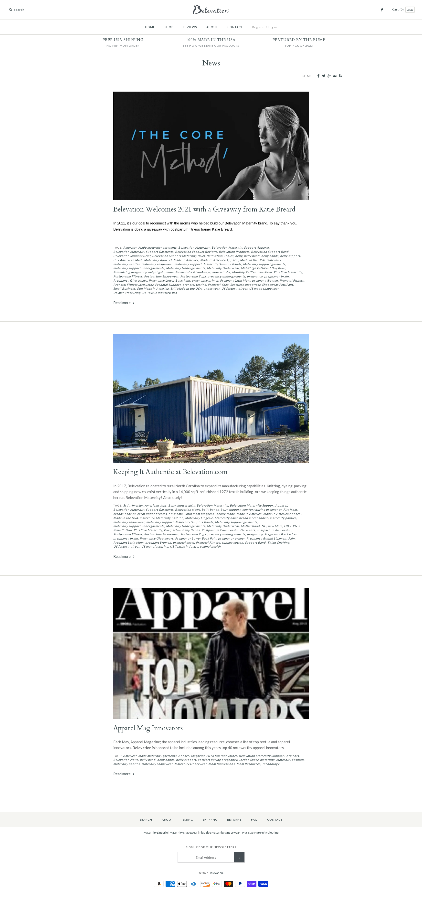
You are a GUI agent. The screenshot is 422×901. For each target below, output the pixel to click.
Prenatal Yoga (218, 284)
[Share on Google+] (329, 76)
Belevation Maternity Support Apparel (240, 247)
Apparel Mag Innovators (148, 728)
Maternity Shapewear (184, 832)
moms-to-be (221, 272)
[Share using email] (334, 76)
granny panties (124, 514)
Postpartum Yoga (193, 276)
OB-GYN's (292, 526)
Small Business (124, 288)
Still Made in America (153, 288)
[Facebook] (382, 10)
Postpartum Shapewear (161, 276)
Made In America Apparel (219, 260)
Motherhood (250, 526)
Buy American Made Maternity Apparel (142, 260)
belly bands (269, 256)
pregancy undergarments (226, 276)
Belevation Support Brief (131, 256)
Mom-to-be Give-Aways (193, 272)
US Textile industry (156, 293)
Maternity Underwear (223, 268)
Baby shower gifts (181, 505)
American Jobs (156, 505)
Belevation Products (234, 252)
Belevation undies (220, 256)
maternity (273, 260)
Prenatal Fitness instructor (133, 284)
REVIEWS (190, 27)
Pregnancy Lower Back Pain (169, 280)
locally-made (225, 514)
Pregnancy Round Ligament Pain (270, 538)
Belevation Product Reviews (196, 252)
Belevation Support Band (270, 252)
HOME (150, 27)
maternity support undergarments (138, 268)
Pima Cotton (122, 530)
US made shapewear (264, 288)
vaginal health (210, 546)
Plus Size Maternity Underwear (220, 832)
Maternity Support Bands (222, 264)
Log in (272, 27)
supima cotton (232, 542)
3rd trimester (133, 505)
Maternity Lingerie (199, 518)
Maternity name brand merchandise (241, 518)
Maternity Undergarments (185, 268)
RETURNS (234, 819)
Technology (270, 764)
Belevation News (187, 509)
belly (238, 256)
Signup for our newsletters (211, 847)
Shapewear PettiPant (277, 284)
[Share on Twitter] (323, 76)
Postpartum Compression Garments (228, 530)
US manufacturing (126, 293)
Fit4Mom (290, 509)
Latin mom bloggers (199, 514)
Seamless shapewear (245, 284)
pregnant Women (265, 280)
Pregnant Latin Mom (235, 280)
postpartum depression (274, 530)
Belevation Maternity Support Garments (143, 252)
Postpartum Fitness (127, 276)
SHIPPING (210, 819)
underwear (211, 288)
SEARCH (146, 819)
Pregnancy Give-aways (130, 280)
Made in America (186, 260)
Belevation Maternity (194, 247)
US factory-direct (234, 288)
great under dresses (152, 514)
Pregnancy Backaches (280, 534)
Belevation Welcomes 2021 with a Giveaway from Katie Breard (204, 209)
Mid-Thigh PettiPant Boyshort (263, 268)
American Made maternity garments (150, 247)
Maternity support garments (264, 264)
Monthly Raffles (244, 272)
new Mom (264, 272)
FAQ (254, 819)
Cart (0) (398, 9)
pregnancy (255, 276)
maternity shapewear (157, 264)
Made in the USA (252, 260)
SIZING (188, 819)
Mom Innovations (221, 764)
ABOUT (212, 27)
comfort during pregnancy (262, 509)
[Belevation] (211, 8)
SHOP (169, 27)
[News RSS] (340, 76)
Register (258, 27)
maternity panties (126, 264)
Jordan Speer (248, 760)
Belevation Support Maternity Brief (178, 256)
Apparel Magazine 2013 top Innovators (207, 756)
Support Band (255, 542)
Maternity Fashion (169, 518)
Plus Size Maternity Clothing (260, 832)
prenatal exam (183, 542)
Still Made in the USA (186, 288)
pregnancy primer (205, 280)
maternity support (188, 264)
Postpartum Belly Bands (182, 530)
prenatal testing (194, 284)
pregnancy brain (276, 276)
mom (170, 272)
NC (264, 526)
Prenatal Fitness (292, 280)
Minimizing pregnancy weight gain (139, 272)
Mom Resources (248, 764)
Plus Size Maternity (288, 272)
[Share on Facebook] (318, 76)
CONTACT (235, 27)
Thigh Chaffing (278, 542)
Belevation (216, 873)
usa (174, 293)
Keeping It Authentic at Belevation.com (170, 472)
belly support (290, 256)
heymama (176, 514)
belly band (252, 256)
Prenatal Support (168, 284)
